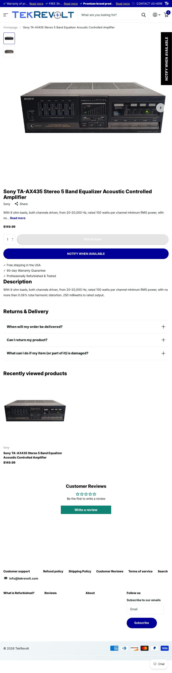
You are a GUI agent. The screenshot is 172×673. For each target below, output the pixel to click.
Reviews (50, 593)
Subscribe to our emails (144, 600)
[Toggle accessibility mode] (167, 3)
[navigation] (9, 38)
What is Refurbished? (18, 593)
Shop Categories (5, 15)
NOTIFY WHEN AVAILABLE (86, 253)
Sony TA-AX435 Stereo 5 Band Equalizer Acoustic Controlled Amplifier (32, 455)
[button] (13, 235)
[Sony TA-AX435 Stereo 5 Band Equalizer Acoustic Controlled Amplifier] (35, 411)
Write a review (86, 510)
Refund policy (53, 571)
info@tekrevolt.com (23, 578)
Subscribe (142, 622)
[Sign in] (156, 15)
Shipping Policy (80, 571)
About (90, 593)
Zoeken (143, 15)
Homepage (10, 27)
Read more (36, 3)
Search (163, 571)
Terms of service (140, 571)
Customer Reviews (109, 571)
